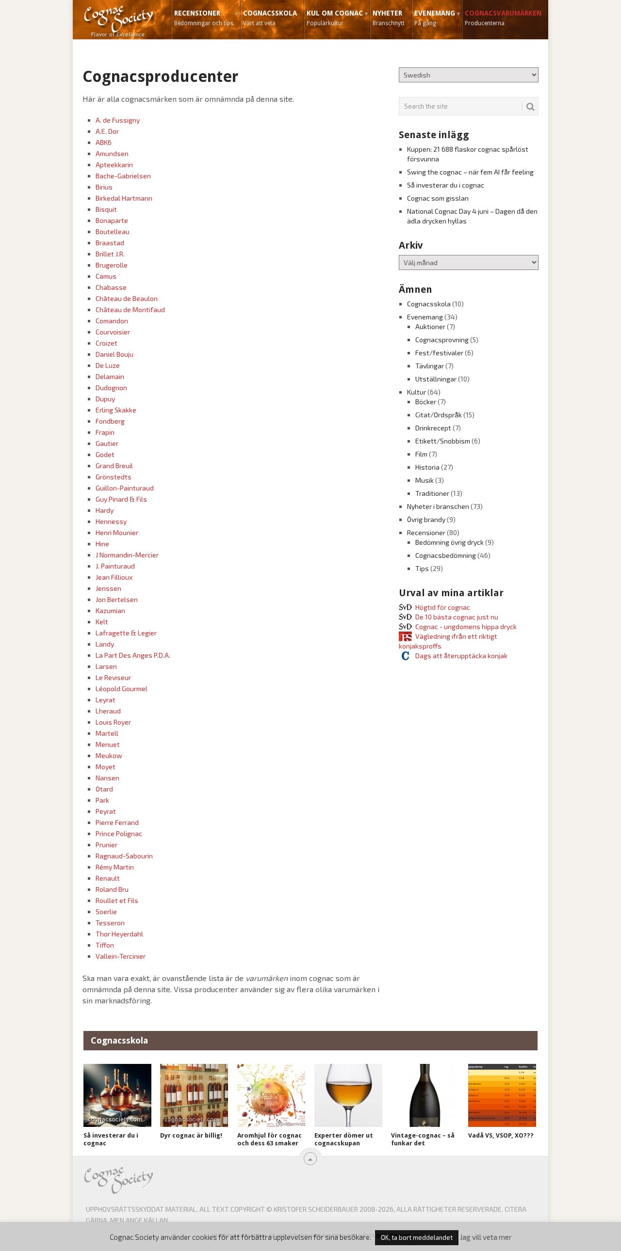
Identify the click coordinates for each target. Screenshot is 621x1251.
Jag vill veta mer (486, 1237)
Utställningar (436, 379)
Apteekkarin (114, 164)
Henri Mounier (117, 532)
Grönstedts (113, 477)
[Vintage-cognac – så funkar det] (425, 1095)
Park (102, 800)
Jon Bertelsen (117, 599)
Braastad (110, 242)
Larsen (106, 666)
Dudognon (111, 387)
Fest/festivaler (439, 352)
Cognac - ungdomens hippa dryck (466, 626)
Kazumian (110, 610)
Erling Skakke (116, 410)
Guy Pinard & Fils (121, 499)
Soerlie (106, 911)
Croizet (106, 343)
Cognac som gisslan (438, 198)
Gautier (107, 443)
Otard (104, 789)
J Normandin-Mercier (127, 555)
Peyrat (106, 811)
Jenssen (108, 588)
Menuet (108, 744)
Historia (427, 467)
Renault (108, 878)
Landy (105, 644)
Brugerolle (112, 265)
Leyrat (105, 700)
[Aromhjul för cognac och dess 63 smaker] (271, 1095)
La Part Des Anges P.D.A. (133, 655)
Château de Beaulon (127, 298)
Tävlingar (429, 366)
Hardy (105, 510)
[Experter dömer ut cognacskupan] (348, 1095)
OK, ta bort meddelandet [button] (417, 1237)
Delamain (110, 376)
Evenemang (434, 18)
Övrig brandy (426, 519)
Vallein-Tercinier (121, 956)
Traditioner (432, 493)
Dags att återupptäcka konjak (461, 655)
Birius (104, 187)
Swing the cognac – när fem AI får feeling (470, 172)
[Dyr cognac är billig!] (194, 1095)
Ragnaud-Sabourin (124, 856)
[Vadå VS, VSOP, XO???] (502, 1095)
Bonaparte (112, 220)
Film (421, 454)
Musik (424, 480)
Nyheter (389, 18)
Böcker (425, 401)
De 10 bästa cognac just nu (456, 617)
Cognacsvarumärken (503, 18)
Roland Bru (112, 889)
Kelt (102, 622)
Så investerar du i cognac (445, 185)
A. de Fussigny (118, 120)
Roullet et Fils (117, 900)
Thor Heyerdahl (119, 934)
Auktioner (430, 326)
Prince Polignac (119, 833)
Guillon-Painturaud (125, 488)
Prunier (106, 844)
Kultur (416, 392)
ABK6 (104, 142)
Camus (106, 276)
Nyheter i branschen (438, 506)
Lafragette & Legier (126, 633)
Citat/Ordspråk (438, 415)
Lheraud (108, 711)
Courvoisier (113, 332)
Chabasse (111, 287)
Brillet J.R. (110, 254)
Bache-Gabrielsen (123, 176)
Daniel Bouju (114, 354)
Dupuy (105, 399)
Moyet (105, 766)
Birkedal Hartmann (124, 198)
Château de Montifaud (130, 309)
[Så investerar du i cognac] (117, 1095)
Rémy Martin (115, 867)
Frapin (105, 432)
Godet (105, 454)
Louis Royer (113, 722)
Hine (102, 543)
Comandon (112, 321)
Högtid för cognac (442, 607)
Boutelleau (113, 231)
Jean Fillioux (114, 577)
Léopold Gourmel (121, 688)
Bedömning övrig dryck (449, 542)
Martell (107, 733)
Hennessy (111, 521)
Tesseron (110, 922)
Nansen (107, 778)
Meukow (109, 755)
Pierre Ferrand (117, 822)
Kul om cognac (335, 18)
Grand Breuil (114, 465)
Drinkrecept (433, 428)
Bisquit (106, 209)
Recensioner (203, 18)
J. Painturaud (115, 566)
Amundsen (112, 153)
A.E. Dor (107, 131)
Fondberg (110, 421)
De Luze (108, 365)
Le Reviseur (113, 677)
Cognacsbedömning (445, 555)
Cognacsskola (270, 18)
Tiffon (105, 945)
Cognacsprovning (442, 339)
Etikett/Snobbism (442, 441)
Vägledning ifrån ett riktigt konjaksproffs (448, 641)
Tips (422, 568)
